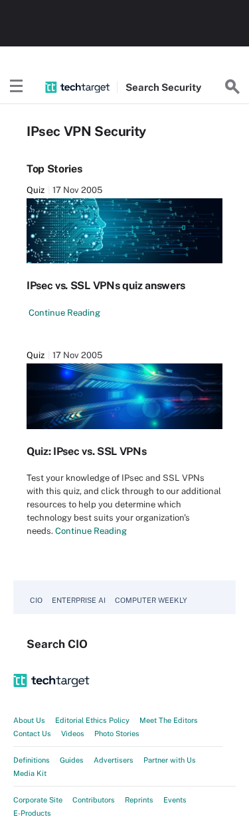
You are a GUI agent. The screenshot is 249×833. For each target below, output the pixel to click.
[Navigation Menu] (16, 86)
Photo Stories (116, 733)
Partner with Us (169, 760)
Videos (72, 733)
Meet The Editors (168, 720)
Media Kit (29, 773)
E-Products (32, 813)
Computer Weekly (151, 600)
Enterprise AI (79, 600)
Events (175, 800)
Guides (72, 760)
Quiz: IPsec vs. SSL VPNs (86, 451)
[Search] (232, 86)
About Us (29, 720)
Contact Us (32, 733)
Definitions (31, 760)
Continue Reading (64, 313)
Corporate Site (37, 800)
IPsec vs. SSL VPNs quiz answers (106, 285)
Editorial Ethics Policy (92, 720)
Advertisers (113, 760)
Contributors (93, 800)
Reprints (139, 800)
